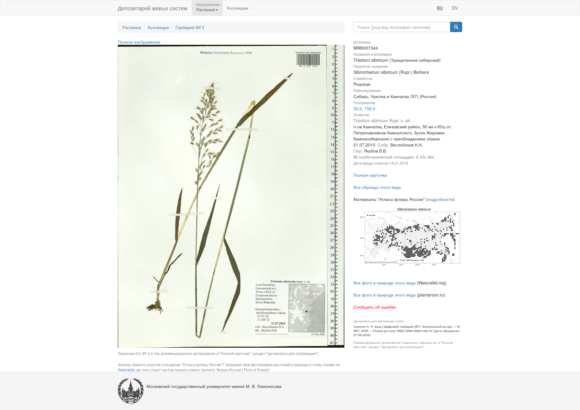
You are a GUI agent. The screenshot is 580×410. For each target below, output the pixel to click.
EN (455, 8)
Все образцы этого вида (377, 187)
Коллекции (237, 8)
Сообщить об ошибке (374, 307)
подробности (440, 199)
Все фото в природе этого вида (384, 283)
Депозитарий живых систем (152, 8)
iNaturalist (126, 369)
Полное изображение (139, 42)
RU (440, 8)
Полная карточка (370, 175)
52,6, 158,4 (364, 108)
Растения (131, 27)
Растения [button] (205, 9)
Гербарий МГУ (190, 27)
